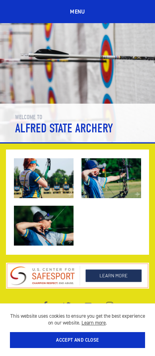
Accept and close (77, 340)
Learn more (93, 322)
